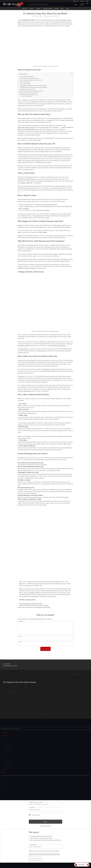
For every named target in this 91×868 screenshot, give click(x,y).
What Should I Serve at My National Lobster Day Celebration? (33, 87)
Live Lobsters (6, 740)
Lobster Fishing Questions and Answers (28, 94)
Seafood (38, 8)
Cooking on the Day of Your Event (27, 89)
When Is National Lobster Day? (27, 76)
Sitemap (56, 695)
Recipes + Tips (75, 1)
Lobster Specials (5, 735)
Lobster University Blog (60, 688)
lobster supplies (43, 232)
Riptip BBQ (52, 331)
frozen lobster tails (38, 216)
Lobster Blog (4, 787)
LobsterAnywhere (47, 369)
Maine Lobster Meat (8, 745)
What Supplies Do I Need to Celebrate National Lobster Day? (33, 85)
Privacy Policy (75, 693)
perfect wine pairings (29, 268)
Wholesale (74, 686)
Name (20, 636)
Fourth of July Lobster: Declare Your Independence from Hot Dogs (34, 607)
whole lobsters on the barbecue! (58, 345)
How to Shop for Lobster (25, 83)
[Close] (54, 796)
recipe (29, 423)
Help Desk (56, 684)
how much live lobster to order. (49, 204)
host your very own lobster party (45, 181)
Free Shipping (4, 732)
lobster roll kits (23, 349)
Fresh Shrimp (6, 758)
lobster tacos (21, 425)
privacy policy (57, 854)
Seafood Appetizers (8, 748)
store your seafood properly (24, 391)
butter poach (41, 350)
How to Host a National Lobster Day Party (29, 92)
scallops (55, 254)
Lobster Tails (6, 743)
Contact (56, 682)
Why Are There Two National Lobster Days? (29, 78)
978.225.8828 (11, 692)
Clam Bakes (74, 684)
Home (33, 15)
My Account (4, 789)
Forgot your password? (45, 826)
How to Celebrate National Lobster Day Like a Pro (31, 80)
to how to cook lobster (32, 596)
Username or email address (36, 802)
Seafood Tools (6, 764)
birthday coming (25, 183)
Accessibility (57, 693)
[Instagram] (39, 707)
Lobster (31, 8)
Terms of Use (75, 691)
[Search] (65, 4)
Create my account (35, 858)
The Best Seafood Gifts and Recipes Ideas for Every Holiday (34, 605)
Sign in (45, 821)
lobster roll (57, 147)
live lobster (63, 20)
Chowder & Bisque (47, 8)
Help (87, 1)
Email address (33, 844)
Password (32, 807)
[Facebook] (43, 707)
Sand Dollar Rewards (59, 691)
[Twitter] (47, 706)
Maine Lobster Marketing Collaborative (27, 129)
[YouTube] (51, 707)
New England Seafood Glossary (79, 682)
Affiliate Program (76, 688)
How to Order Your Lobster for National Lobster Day (31, 91)
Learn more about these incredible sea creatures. (31, 603)
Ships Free (24, 8)
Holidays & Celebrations (39, 15)
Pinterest (33, 179)
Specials (57, 8)
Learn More (26, 208)
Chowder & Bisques (6, 766)
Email (20, 641)
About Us (82, 1)
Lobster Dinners (7, 753)
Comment (21, 621)
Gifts (62, 8)
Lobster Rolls (6, 751)
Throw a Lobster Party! (25, 82)
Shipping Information (59, 686)
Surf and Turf (4, 769)
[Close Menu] (1, 720)
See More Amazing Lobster (27, 96)
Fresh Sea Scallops (7, 761)
